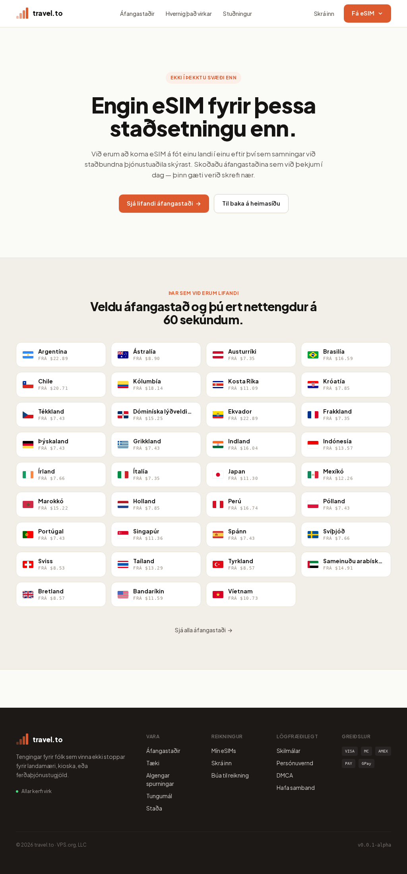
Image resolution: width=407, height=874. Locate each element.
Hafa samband (296, 787)
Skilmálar (288, 750)
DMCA (285, 775)
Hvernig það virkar (189, 13)
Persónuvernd (295, 762)
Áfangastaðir (137, 13)
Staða (154, 808)
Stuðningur (237, 13)
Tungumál (159, 795)
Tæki (152, 762)
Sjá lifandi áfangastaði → (164, 203)
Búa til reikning (230, 775)
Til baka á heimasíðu (251, 203)
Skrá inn (324, 13)
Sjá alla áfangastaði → (204, 629)
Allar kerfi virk (36, 791)
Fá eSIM (363, 13)
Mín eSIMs (223, 750)
